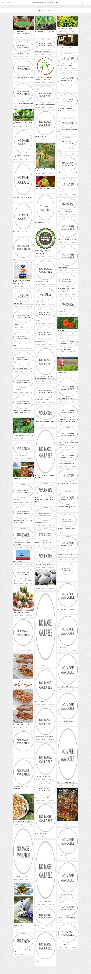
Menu (8, 3)
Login (88, 2)
